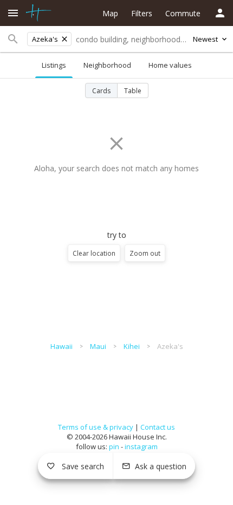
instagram (141, 446)
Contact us (157, 427)
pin (114, 446)
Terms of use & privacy (95, 427)
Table (132, 90)
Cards (101, 90)
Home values (170, 65)
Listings (54, 65)
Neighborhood (107, 65)
